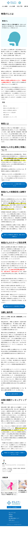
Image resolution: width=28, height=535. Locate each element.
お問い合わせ (11, 520)
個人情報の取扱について (14, 518)
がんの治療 (12, 6)
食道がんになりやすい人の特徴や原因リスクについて (14, 184)
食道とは (5, 106)
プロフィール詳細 (6, 471)
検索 (20, 2)
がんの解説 (4, 6)
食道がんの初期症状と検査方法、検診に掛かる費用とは (14, 235)
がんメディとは (12, 512)
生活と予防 (19, 6)
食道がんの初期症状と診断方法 (10, 110)
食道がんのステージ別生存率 (9, 112)
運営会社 (11, 514)
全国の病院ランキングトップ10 (10, 117)
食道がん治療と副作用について (14, 394)
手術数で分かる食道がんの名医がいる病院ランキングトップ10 (14, 453)
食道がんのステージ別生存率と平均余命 (14, 306)
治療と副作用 (6, 114)
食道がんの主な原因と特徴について (10, 108)
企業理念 (11, 516)
